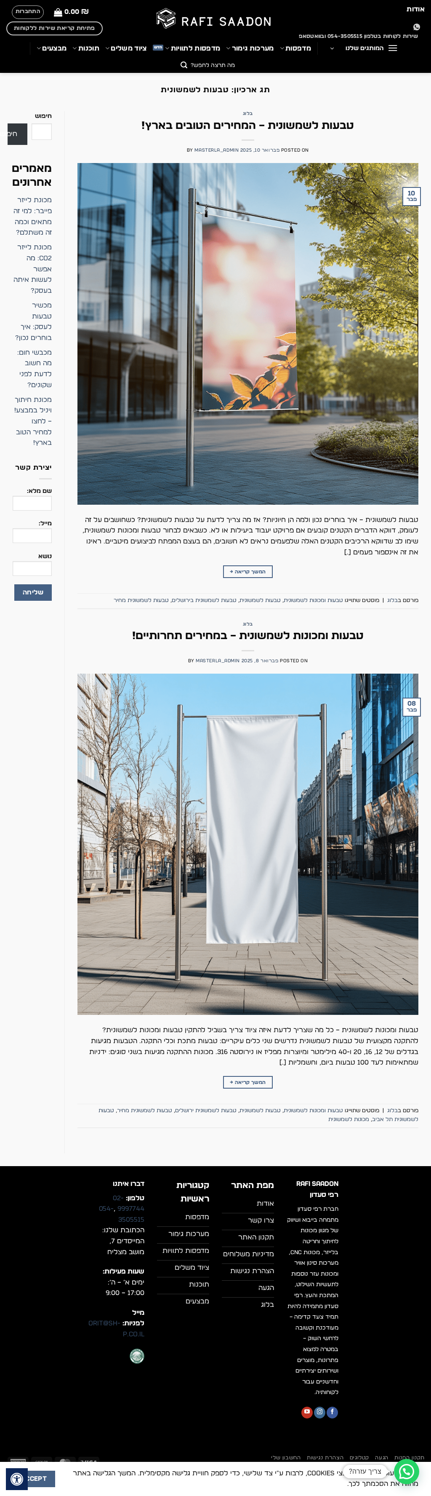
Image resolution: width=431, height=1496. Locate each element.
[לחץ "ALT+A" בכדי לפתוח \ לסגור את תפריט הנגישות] (17, 1479)
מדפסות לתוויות (195, 48)
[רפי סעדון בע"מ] (215, 19)
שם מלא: (39, 491)
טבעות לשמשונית (260, 600)
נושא (45, 556)
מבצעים (54, 48)
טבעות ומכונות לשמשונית (313, 600)
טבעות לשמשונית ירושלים (206, 1110)
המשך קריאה (248, 571)
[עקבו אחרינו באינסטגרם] (319, 1412)
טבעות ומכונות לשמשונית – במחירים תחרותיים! (248, 636)
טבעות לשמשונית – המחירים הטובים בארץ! (247, 125)
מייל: (45, 523)
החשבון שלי (286, 1457)
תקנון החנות (409, 1457)
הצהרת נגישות (325, 1457)
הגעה (381, 1457)
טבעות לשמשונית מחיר (141, 600)
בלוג (248, 113)
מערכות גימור (253, 48)
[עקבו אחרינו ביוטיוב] (307, 1412)
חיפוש (43, 116)
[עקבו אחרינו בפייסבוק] (332, 1412)
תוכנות (88, 48)
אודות (416, 9)
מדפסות (298, 48)
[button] (71, 12)
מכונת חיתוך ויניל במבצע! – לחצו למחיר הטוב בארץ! (33, 421)
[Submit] (184, 66)
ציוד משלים (128, 48)
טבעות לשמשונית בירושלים (204, 600)
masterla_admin (216, 150)
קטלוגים (359, 1457)
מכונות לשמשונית (348, 1119)
